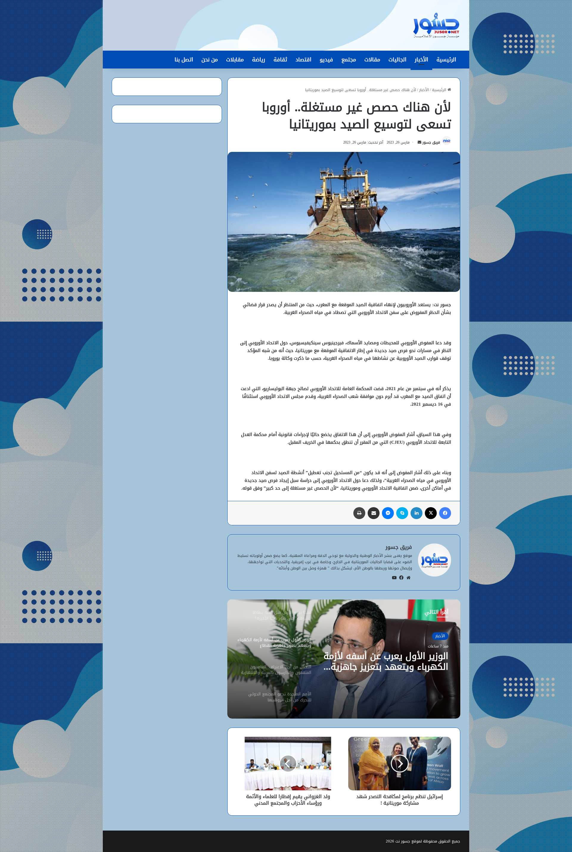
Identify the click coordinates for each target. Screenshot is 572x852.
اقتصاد (303, 59)
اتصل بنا (184, 59)
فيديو (326, 59)
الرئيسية (446, 59)
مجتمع (348, 59)
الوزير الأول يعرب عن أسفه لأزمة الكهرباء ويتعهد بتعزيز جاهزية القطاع (386, 661)
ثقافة (280, 59)
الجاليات (397, 59)
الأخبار (421, 59)
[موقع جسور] (436, 25)
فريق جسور (431, 142)
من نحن (209, 59)
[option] (343, 659)
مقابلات (235, 59)
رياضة (258, 59)
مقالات (372, 59)
